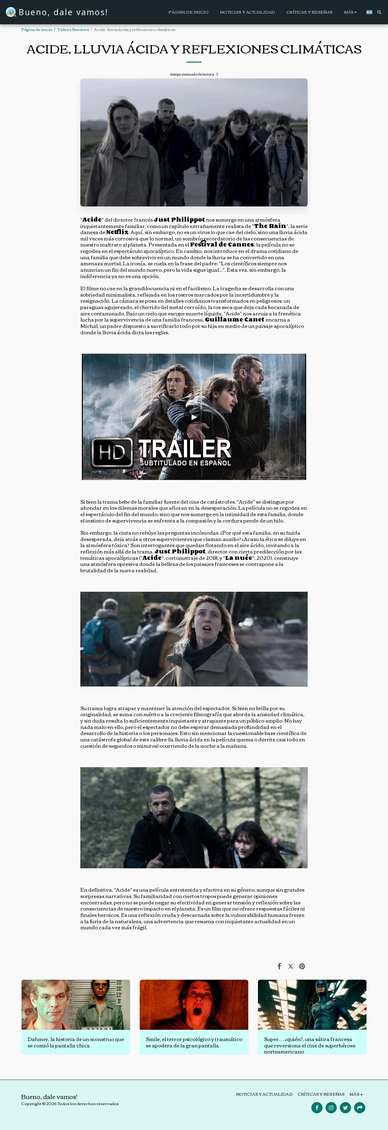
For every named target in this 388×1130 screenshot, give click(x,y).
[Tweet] (290, 965)
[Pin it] (302, 965)
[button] (379, 12)
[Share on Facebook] (279, 965)
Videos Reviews (73, 29)
